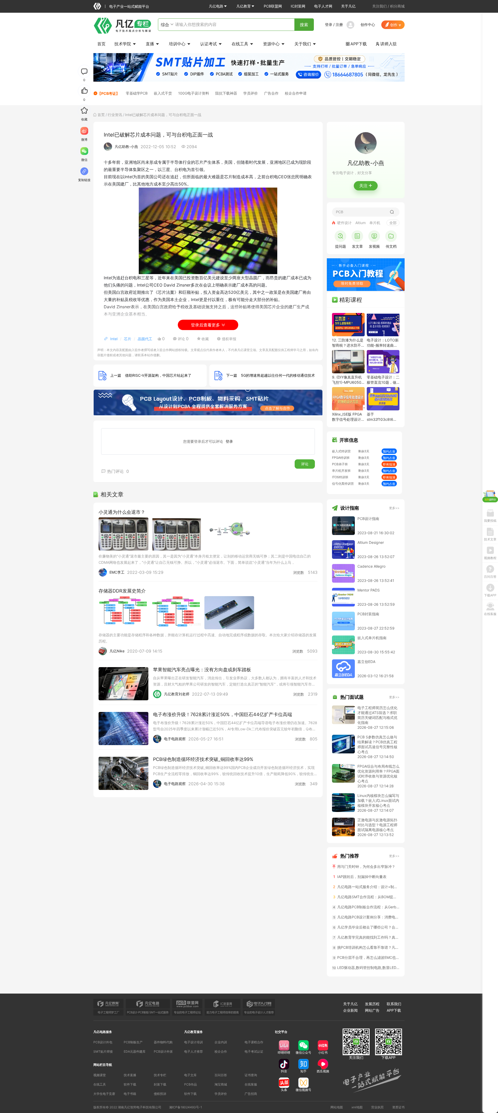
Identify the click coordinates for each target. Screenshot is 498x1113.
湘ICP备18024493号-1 (185, 1107)
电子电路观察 (175, 739)
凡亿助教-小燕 (126, 146)
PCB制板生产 (133, 1042)
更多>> (394, 508)
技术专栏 (160, 1075)
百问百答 (221, 1075)
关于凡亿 (348, 6)
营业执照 (377, 1107)
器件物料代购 (163, 1042)
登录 (328, 24)
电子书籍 (130, 1094)
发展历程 (372, 1004)
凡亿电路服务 (102, 1032)
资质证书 (398, 1107)
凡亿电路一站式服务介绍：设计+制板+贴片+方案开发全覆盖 (366, 886)
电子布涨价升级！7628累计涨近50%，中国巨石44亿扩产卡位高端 (222, 714)
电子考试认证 (254, 1051)
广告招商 (251, 1094)
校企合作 (221, 1051)
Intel (113, 339)
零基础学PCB (137, 93)
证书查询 (251, 1075)
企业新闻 (350, 1010)
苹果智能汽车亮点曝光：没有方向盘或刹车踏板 (202, 669)
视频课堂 (99, 1075)
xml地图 (357, 1107)
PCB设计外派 (163, 1051)
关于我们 (303, 43)
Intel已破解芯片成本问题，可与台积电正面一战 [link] (163, 114)
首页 (101, 43)
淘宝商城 (221, 1084)
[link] (101, 114)
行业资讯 (115, 114)
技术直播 (130, 1075)
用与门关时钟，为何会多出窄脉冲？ (365, 866)
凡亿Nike (117, 651)
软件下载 (130, 1084)
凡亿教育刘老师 (176, 694)
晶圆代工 (145, 339)
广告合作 (271, 93)
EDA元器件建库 (135, 1051)
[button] (218, 6)
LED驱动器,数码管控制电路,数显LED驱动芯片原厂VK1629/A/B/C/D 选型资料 (365, 967)
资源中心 (272, 43)
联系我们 (394, 1004)
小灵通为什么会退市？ (122, 512)
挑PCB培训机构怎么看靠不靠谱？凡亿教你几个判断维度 (366, 947)
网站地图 (336, 1107)
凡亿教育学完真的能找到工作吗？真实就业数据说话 (366, 937)
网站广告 (372, 1010)
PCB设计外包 (102, 1042)
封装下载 (160, 1084)
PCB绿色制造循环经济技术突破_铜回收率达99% (203, 759)
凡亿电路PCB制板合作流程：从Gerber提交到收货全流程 (366, 907)
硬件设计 (344, 222)
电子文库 (190, 1075)
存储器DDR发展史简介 (122, 591)
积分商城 (397, 6)
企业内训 (221, 1042)
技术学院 (123, 43)
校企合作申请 (296, 93)
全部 (393, 222)
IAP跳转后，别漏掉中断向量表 (360, 876)
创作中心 (368, 24)
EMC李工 (117, 572)
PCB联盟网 (273, 6)
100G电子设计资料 (193, 93)
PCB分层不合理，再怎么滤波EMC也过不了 (366, 957)
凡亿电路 (216, 6)
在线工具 (241, 43)
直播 (150, 43)
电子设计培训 (193, 1042)
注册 (339, 24)
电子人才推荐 (193, 1051)
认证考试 (209, 43)
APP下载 (356, 43)
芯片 (127, 339)
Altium (360, 222)
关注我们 (379, 6)
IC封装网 (298, 6)
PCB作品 (190, 1084)
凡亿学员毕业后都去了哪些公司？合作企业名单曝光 (366, 927)
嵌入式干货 (163, 93)
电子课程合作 (254, 1042)
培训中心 (178, 43)
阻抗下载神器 (226, 93)
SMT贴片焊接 (103, 1051)
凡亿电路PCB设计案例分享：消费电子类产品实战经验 (366, 917)
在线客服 (251, 1084)
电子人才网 (323, 6)
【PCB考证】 (109, 93)
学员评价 (250, 93)
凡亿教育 (243, 6)
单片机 (374, 222)
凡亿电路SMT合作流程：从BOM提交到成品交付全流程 (366, 897)
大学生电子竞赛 (104, 1094)
